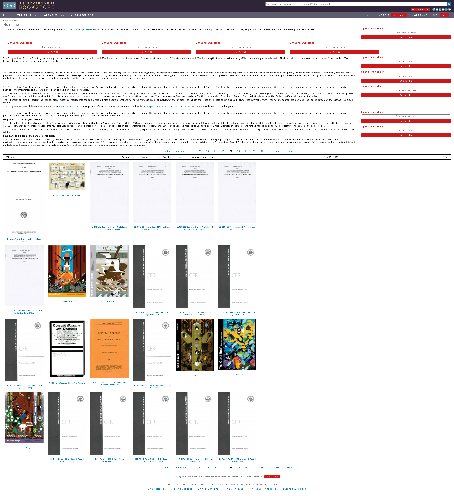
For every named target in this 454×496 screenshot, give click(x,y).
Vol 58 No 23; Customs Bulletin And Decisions (67, 383)
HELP (433, 15)
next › (278, 151)
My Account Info (208, 488)
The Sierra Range (24, 448)
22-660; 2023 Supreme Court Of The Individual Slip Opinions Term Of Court (152, 228)
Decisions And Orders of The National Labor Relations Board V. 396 (24, 240)
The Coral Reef (237, 375)
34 (200, 467)
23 (200, 151)
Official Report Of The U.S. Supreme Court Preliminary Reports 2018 (109, 383)
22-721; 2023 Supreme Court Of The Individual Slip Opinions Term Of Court (195, 228)
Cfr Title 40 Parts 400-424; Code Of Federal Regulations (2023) (67, 460)
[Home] (30, 8)
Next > (446, 157)
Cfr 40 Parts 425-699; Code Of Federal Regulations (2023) (109, 460)
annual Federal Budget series (77, 29)
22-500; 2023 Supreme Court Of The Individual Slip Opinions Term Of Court (24, 312)
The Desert (194, 375)
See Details (272, 476)
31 (262, 151)
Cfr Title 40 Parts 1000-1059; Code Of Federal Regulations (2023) (237, 313)
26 (223, 151)
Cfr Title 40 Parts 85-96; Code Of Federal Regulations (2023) (152, 313)
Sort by (167, 157)
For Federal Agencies (262, 488)
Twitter (437, 9)
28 (238, 151)
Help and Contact (180, 488)
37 (223, 467)
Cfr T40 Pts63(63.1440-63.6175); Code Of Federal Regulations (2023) (152, 386)
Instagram (440, 9)
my (418, 15)
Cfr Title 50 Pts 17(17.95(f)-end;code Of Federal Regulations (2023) (237, 460)
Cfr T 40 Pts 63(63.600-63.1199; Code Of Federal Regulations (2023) (24, 386)
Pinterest (446, 9)
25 (215, 151)
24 (207, 151)
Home (5, 20)
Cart (444, 15)
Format (126, 157)
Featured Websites (293, 488)
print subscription (69, 106)
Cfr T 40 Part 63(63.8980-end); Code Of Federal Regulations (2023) (194, 460)
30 (254, 151)
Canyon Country (67, 301)
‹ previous (181, 151)
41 (254, 467)
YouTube (443, 9)
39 (238, 467)
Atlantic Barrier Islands (109, 301)
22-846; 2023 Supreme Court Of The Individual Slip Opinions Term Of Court (237, 228)
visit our (420, 9)
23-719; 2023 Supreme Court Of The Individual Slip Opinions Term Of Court (110, 228)
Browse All (15, 15)
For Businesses (234, 488)
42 (262, 467)
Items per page (200, 157)
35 (207, 467)
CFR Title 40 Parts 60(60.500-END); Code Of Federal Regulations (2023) (152, 460)
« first (168, 151)
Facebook (433, 9)
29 (246, 151)
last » (289, 151)
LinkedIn (449, 9)
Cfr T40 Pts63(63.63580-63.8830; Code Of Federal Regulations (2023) (195, 313)
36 (215, 467)
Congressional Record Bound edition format (168, 106)
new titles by (384, 15)
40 (246, 467)
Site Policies (156, 488)
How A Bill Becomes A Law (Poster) (67, 195)
